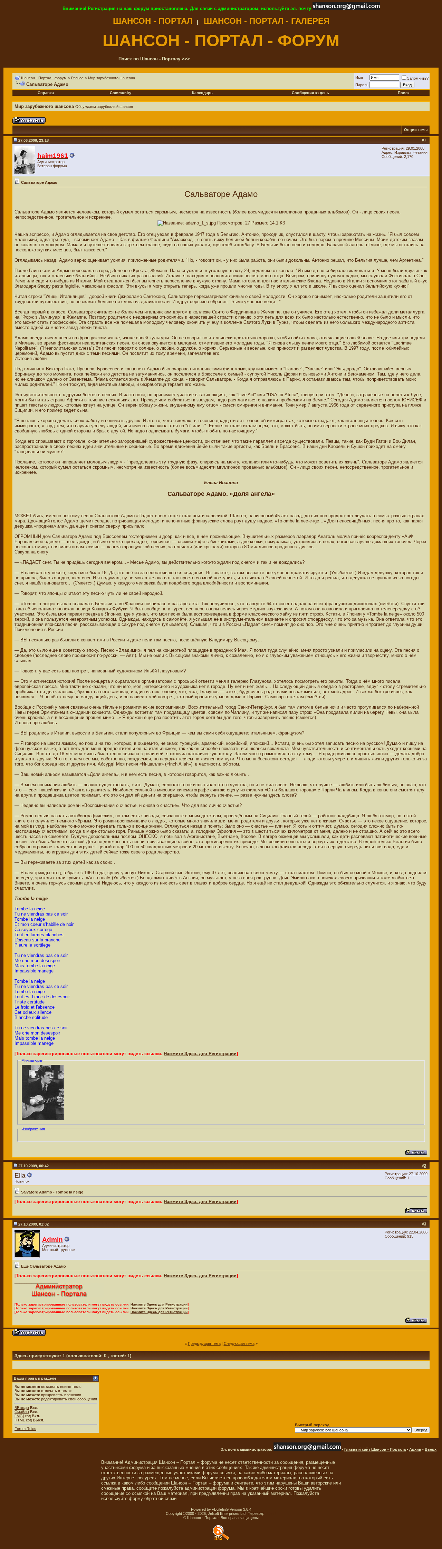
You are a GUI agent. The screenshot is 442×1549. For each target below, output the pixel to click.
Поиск (404, 93)
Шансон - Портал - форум (44, 78)
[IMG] (19, 1416)
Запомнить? (418, 78)
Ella (20, 1175)
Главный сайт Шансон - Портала (375, 1449)
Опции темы (415, 130)
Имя (359, 78)
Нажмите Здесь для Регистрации (200, 1053)
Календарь (202, 93)
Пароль (361, 85)
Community (120, 93)
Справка (46, 93)
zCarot (270, 1513)
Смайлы (22, 1412)
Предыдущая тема (204, 1343)
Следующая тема (239, 1343)
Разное (77, 78)
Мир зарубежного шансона (111, 78)
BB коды (22, 1408)
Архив (415, 1449)
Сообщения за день (310, 93)
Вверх (430, 1449)
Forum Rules (25, 1429)
